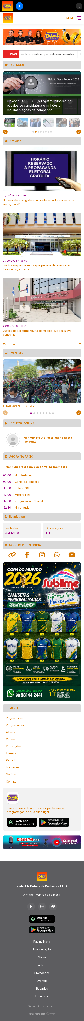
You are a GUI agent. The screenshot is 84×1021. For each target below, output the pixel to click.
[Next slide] (78, 132)
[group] (42, 93)
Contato (11, 781)
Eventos (11, 753)
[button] (9, 122)
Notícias (11, 774)
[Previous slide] (5, 132)
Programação (15, 725)
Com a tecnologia (36, 1014)
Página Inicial (14, 718)
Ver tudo (9, 344)
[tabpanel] (42, 383)
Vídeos (10, 739)
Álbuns (10, 732)
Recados (12, 760)
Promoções (13, 746)
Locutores (12, 767)
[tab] (31, 413)
